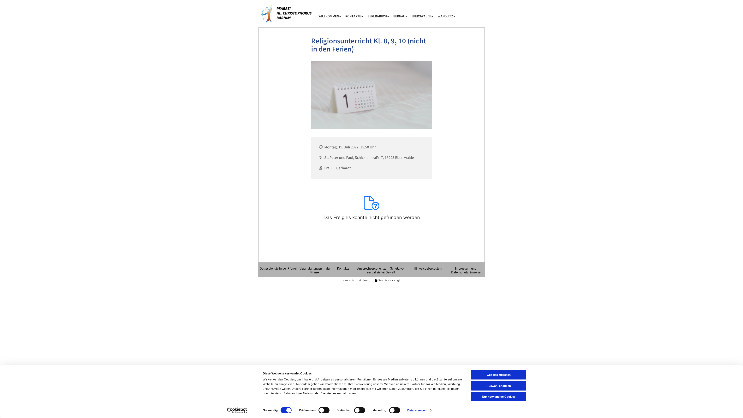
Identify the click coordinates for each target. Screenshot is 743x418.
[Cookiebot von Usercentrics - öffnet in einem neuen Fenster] (237, 410)
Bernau (399, 16)
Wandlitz (445, 16)
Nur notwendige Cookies (498, 396)
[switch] (324, 410)
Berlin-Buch (377, 16)
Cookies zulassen (499, 374)
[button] (278, 268)
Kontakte (353, 16)
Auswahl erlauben (498, 385)
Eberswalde (421, 16)
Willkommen (328, 16)
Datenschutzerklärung (356, 280)
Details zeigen (416, 410)
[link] (329, 16)
